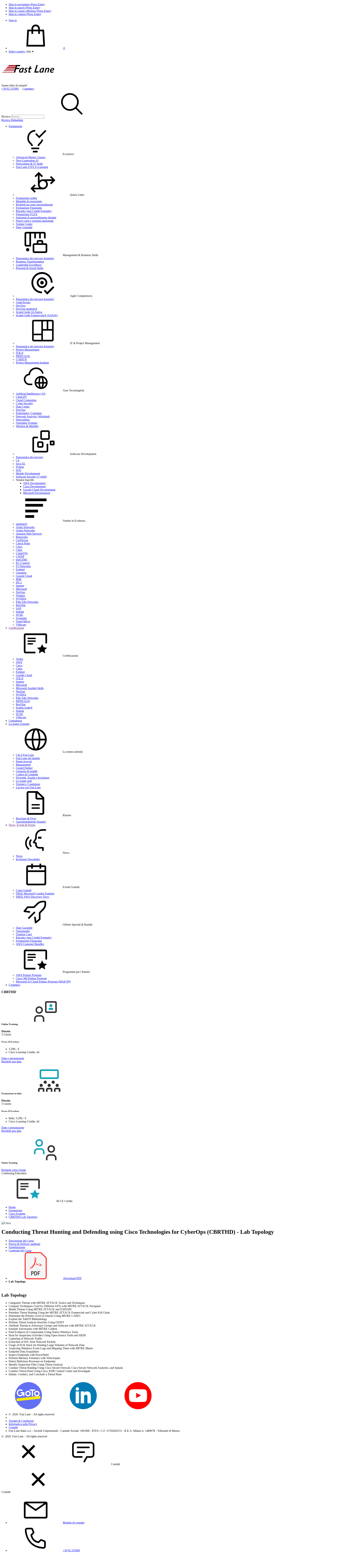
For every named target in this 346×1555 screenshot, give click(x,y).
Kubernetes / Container (29, 413)
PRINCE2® (23, 356)
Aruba (19, 658)
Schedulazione (17, 1247)
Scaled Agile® (24, 707)
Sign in (13, 20)
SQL (18, 470)
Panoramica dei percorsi (29, 457)
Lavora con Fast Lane (28, 787)
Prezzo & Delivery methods (24, 1244)
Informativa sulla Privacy (23, 1424)
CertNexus (22, 540)
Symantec (21, 618)
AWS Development (34, 483)
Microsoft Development (36, 492)
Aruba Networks (25, 530)
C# (17, 460)
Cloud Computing (26, 400)
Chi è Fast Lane (25, 754)
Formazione (15, 126)
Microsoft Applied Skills (30, 688)
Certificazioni (16, 627)
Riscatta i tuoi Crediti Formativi (34, 211)
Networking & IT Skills (29, 163)
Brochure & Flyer (26, 818)
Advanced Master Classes (30, 157)
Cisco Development (34, 486)
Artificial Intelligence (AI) (30, 393)
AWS (19, 662)
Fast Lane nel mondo (28, 758)
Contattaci (28, 88)
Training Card (24, 934)
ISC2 (19, 582)
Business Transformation (30, 261)
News (19, 856)
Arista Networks (25, 527)
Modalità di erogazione (29, 201)
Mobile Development (28, 473)
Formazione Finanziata (29, 207)
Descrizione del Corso (21, 1240)
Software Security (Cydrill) (31, 476)
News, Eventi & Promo (22, 824)
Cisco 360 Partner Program (31, 978)
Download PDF (72, 1278)
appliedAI (21, 523)
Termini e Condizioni (28, 784)
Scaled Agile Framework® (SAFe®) (37, 315)
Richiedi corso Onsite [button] (13, 1170)
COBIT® (21, 359)
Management (23, 764)
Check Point (23, 543)
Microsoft (21, 588)
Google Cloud (24, 575)
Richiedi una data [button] (11, 1061)
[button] (30, 51)
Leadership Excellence (29, 264)
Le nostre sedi (24, 780)
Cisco (19, 546)
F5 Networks (23, 566)
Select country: (17, 51)
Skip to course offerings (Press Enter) (30, 10)
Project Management (27, 349)
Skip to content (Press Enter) (25, 14)
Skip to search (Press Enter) (24, 7)
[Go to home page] (28, 82)
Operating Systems (26, 422)
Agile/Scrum (23, 302)
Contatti (13, 1427)
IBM (18, 579)
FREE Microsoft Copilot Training (35, 893)
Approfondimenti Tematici (31, 821)
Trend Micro (23, 621)
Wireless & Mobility (27, 426)
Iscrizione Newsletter (28, 859)
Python (20, 466)
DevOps (20, 305)
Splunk (20, 611)
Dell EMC (22, 559)
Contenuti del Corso (20, 1250)
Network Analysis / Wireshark (33, 416)
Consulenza (15, 720)
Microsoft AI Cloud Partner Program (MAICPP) (43, 981)
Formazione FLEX (26, 214)
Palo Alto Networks (27, 601)
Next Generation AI (27, 160)
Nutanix (20, 595)
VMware (21, 624)
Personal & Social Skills (29, 268)
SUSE (19, 614)
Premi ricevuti (24, 761)
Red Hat (20, 605)
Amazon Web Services (29, 533)
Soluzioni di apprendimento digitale (36, 217)
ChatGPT (21, 396)
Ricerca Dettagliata (12, 120)
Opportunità (23, 931)
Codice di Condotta (27, 774)
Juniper (20, 585)
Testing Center (24, 224)
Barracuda (22, 536)
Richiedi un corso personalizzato (34, 204)
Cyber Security (24, 403)
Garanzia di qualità (26, 771)
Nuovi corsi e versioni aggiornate (35, 220)
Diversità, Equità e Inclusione (32, 777)
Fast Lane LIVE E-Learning (32, 167)
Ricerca (5, 116)
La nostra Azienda (19, 723)
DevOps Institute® (26, 308)
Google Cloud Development (39, 489)
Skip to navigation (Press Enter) (27, 4)
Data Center (23, 406)
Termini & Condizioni (21, 1420)
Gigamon (21, 572)
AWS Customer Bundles (30, 944)
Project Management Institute (32, 362)
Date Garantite (24, 227)
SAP (18, 608)
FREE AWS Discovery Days (32, 896)
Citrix (19, 549)
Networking (23, 419)
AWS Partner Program (28, 975)
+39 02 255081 (10, 88)
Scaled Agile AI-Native (29, 312)
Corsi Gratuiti (23, 890)
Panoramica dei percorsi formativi (35, 258)
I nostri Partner (24, 767)
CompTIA (22, 553)
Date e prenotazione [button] (12, 1058)
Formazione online (26, 198)
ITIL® (19, 352)
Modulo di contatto (73, 1522)
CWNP (20, 556)
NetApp (20, 592)
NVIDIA (21, 598)
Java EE (20, 463)
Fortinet (20, 569)
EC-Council (23, 562)
